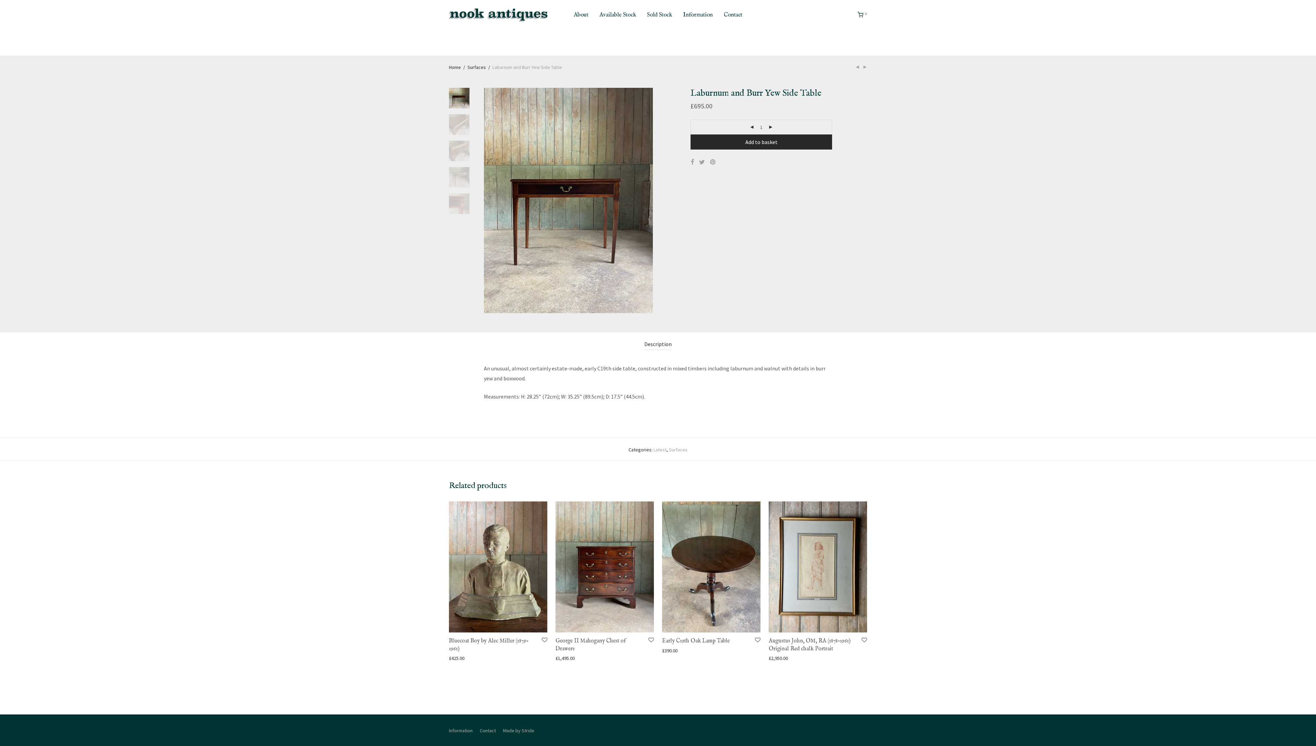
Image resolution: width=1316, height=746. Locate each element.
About (581, 15)
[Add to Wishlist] (544, 640)
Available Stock (617, 15)
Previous (488, 201)
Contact (733, 15)
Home (455, 67)
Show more (457, 658)
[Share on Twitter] (702, 162)
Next (649, 201)
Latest (660, 450)
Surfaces (476, 67)
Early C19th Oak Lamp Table (696, 641)
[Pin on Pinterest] (713, 162)
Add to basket (761, 142)
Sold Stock (659, 15)
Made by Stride (518, 730)
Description (658, 344)
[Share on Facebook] (692, 162)
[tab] (658, 344)
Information (698, 15)
